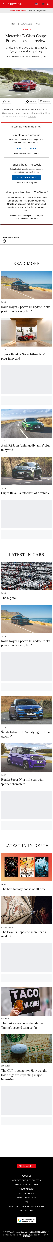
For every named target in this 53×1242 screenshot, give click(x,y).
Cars (38, 24)
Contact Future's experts (26, 1180)
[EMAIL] (5, 241)
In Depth (26, 30)
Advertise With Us (26, 1198)
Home (14, 24)
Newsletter (46, 101)
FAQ (26, 1202)
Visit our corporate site (37, 1232)
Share (8, 101)
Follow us (32, 101)
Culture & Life (26, 24)
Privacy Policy (26, 1189)
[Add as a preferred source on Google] (26, 1220)
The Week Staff (17, 57)
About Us (26, 1176)
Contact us (32, 218)
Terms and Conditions (26, 1184)
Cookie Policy (26, 1193)
